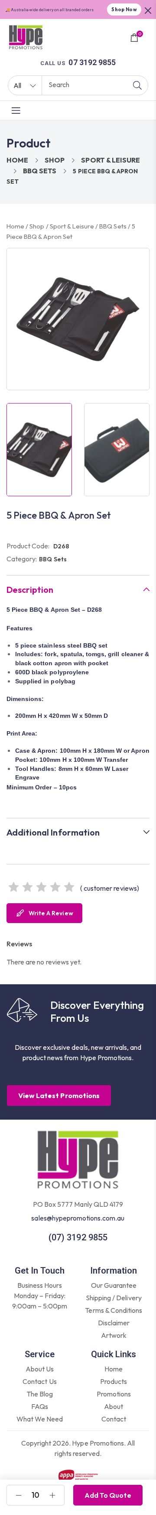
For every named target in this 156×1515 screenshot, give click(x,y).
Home (17, 160)
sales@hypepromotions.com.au (77, 1218)
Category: (21, 558)
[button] (148, 9)
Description (29, 590)
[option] (39, 449)
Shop (55, 160)
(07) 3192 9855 (78, 1237)
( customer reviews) (109, 888)
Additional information (53, 832)
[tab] (78, 589)
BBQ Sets (39, 170)
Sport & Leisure (110, 160)
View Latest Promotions (59, 1095)
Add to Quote (107, 1495)
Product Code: (28, 546)
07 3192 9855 (91, 62)
